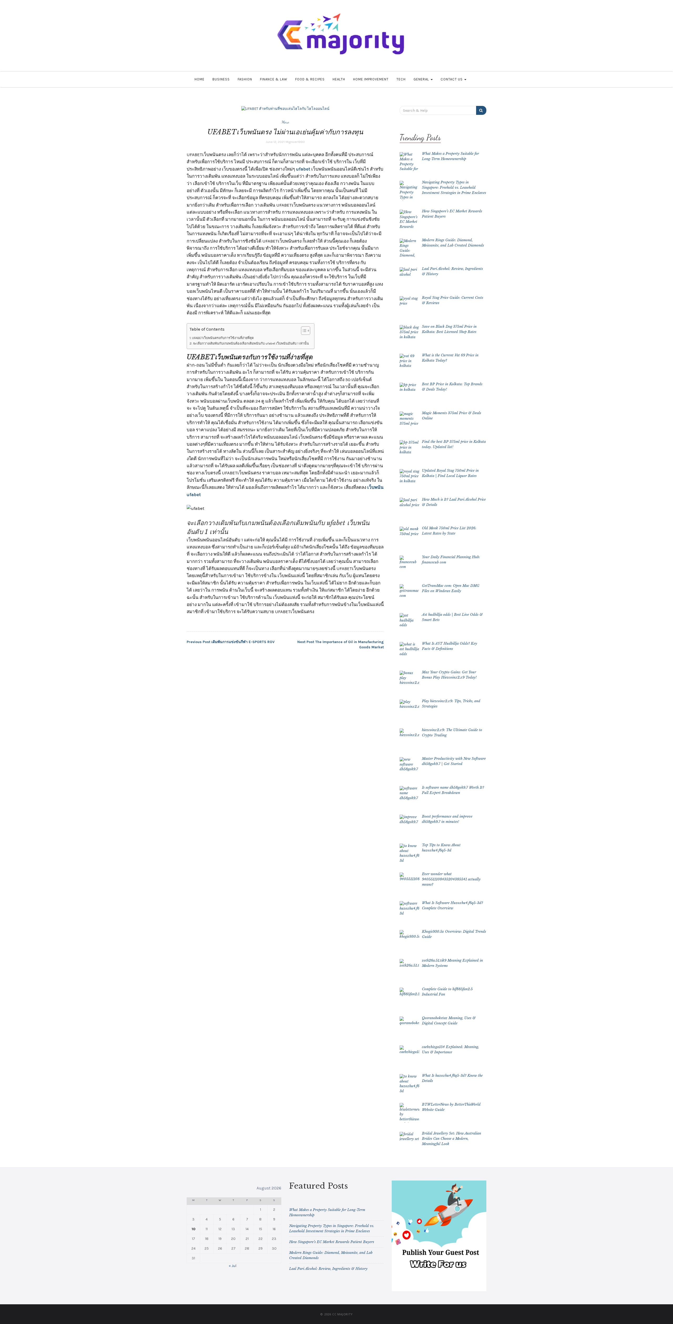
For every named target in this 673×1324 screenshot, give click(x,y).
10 (193, 1229)
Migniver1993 (295, 142)
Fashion (245, 79)
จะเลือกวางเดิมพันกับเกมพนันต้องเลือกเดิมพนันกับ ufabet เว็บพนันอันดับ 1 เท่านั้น (251, 343)
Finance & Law (273, 79)
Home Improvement (371, 79)
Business (221, 79)
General (422, 79)
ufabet (303, 169)
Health (339, 79)
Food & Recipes (310, 79)
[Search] (481, 110)
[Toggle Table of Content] (303, 330)
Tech (401, 79)
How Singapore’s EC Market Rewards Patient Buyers (331, 1242)
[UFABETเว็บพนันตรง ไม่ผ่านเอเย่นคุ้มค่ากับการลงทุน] (285, 108)
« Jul (232, 1266)
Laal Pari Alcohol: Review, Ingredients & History (328, 1268)
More (285, 122)
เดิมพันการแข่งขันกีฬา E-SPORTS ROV (230, 642)
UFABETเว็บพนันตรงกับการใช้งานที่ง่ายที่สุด (223, 338)
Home (200, 79)
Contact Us (452, 79)
